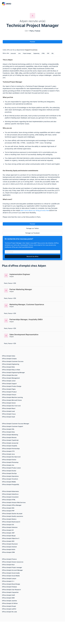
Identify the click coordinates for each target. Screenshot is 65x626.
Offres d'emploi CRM (8, 552)
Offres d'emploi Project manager (12, 567)
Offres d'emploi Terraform (10, 479)
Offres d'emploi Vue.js (9, 414)
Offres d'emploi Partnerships (11, 448)
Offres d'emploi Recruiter (10, 375)
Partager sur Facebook (32, 233)
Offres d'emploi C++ (8, 581)
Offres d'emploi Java (8, 454)
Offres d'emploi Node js (9, 519)
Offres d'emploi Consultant (10, 497)
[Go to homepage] (6, 3)
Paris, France (35, 31)
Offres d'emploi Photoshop (10, 462)
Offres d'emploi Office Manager (11, 505)
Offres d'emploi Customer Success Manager (15, 423)
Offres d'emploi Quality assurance (12, 516)
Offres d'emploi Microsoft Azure (12, 400)
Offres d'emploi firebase (9, 587)
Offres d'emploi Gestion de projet (12, 513)
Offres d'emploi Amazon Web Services (14, 502)
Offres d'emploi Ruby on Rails (11, 369)
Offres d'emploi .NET (8, 533)
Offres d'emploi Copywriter (10, 592)
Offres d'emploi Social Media (11, 576)
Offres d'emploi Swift (8, 595)
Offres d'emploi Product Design (11, 386)
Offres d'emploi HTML (8, 499)
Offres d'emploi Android (9, 547)
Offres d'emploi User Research (11, 589)
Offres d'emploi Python (9, 459)
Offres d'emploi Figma (8, 389)
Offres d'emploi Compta (9, 358)
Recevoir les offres (32, 256)
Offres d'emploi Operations (10, 476)
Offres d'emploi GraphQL (9, 446)
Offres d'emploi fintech (9, 394)
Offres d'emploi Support (9, 383)
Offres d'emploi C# (8, 530)
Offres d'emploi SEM (8, 598)
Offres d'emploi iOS (8, 524)
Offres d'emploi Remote (9, 437)
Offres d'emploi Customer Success (12, 361)
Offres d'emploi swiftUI (9, 609)
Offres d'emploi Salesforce (10, 494)
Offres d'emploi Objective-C (10, 538)
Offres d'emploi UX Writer (10, 603)
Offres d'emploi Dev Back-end (11, 457)
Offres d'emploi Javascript (10, 443)
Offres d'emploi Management (11, 378)
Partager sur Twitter (32, 228)
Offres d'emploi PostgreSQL (10, 484)
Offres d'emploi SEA (8, 508)
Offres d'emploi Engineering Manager (13, 372)
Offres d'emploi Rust (8, 564)
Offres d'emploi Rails (8, 367)
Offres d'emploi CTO (8, 451)
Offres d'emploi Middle (9, 482)
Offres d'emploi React (8, 408)
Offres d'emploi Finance (9, 559)
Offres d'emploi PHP (8, 511)
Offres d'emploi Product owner (11, 468)
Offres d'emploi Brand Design (11, 584)
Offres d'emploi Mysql (8, 535)
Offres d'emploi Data (8, 432)
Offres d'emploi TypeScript (10, 440)
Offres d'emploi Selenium (9, 527)
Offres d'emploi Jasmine (9, 600)
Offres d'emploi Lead (8, 411)
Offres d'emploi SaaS (8, 417)
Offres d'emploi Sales (8, 356)
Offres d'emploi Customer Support (12, 426)
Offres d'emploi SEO (8, 541)
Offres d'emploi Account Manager (12, 570)
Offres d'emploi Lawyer (9, 578)
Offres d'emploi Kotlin (8, 549)
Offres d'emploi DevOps (9, 473)
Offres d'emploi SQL (8, 429)
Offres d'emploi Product (9, 392)
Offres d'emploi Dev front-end (11, 406)
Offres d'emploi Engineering (10, 364)
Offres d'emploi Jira (8, 465)
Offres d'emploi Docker (9, 471)
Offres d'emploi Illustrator (10, 544)
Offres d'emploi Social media (11, 573)
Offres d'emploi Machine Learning (12, 397)
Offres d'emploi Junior (9, 381)
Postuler (32, 41)
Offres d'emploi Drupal (9, 606)
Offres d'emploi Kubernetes (10, 491)
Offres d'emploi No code (9, 612)
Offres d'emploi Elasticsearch (11, 522)
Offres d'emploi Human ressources (12, 562)
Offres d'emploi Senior (9, 403)
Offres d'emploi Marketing (10, 434)
